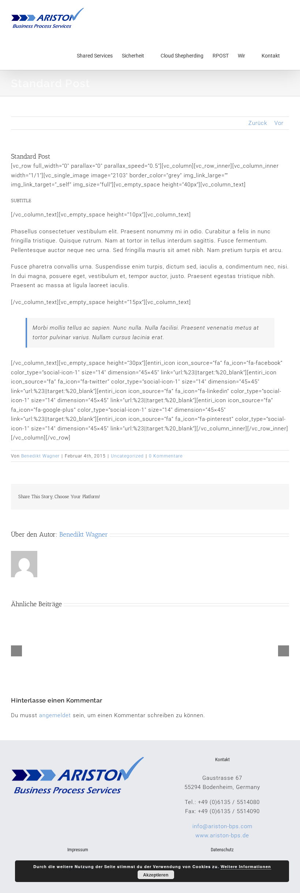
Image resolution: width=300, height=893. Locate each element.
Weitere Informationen (246, 866)
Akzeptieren (155, 874)
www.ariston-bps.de (222, 835)
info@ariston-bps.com (222, 826)
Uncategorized (127, 456)
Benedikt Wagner (40, 456)
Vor (279, 123)
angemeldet (55, 715)
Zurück (257, 123)
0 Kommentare (166, 456)
